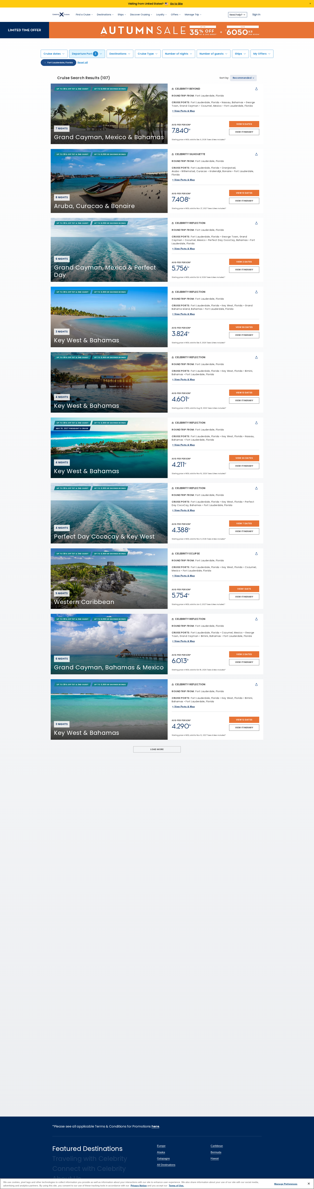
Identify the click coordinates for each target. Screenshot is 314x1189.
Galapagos (163, 1158)
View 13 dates (244, 192)
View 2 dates (244, 261)
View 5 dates (244, 124)
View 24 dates (244, 458)
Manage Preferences (285, 1184)
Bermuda (216, 1152)
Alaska (161, 1152)
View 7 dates (244, 523)
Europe (161, 1146)
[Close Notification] (310, 4)
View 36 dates (244, 327)
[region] (157, 1183)
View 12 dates (244, 719)
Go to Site (176, 4)
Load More (157, 749)
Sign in (256, 15)
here (155, 1126)
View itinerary (244, 131)
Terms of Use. (176, 1185)
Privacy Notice (139, 1185)
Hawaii (215, 1158)
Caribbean (217, 1146)
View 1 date (244, 588)
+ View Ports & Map (183, 111)
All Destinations (166, 1164)
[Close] (308, 1183)
